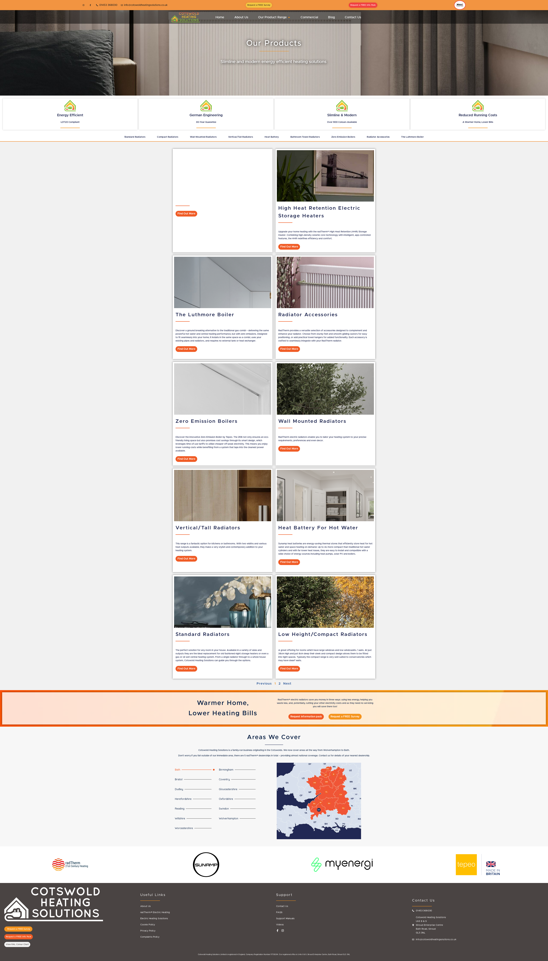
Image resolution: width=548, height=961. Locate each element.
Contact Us (282, 906)
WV (327, 769)
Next (287, 683)
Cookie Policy (147, 924)
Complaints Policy (150, 937)
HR (315, 783)
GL (326, 792)
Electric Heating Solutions (154, 918)
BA (319, 810)
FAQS (279, 912)
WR (326, 782)
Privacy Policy (148, 931)
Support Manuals (285, 918)
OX (341, 794)
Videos (280, 924)
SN (329, 803)
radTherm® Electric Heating (155, 912)
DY (326, 775)
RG (343, 808)
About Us (145, 906)
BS (314, 804)
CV (341, 778)
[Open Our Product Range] (289, 17)
